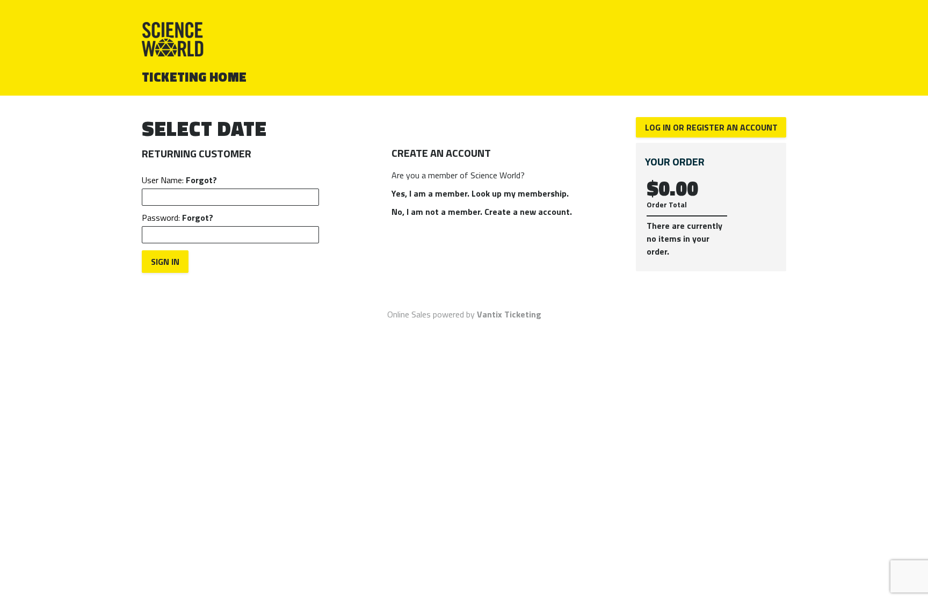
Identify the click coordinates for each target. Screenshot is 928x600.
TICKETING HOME (194, 76)
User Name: (179, 180)
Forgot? (201, 180)
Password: (177, 217)
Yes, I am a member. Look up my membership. (480, 193)
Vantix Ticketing (509, 314)
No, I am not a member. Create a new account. (482, 211)
